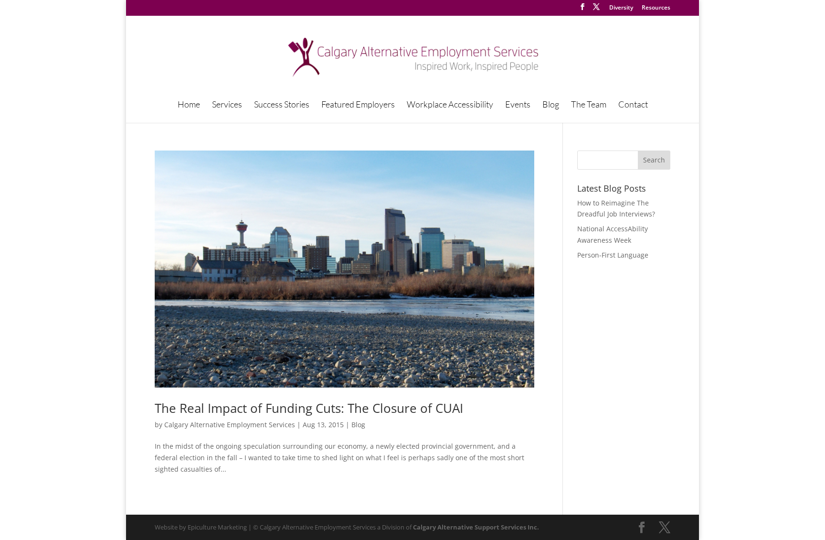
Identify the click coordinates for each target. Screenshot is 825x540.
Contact (633, 105)
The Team (588, 105)
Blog (550, 105)
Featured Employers (358, 105)
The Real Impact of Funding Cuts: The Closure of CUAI (309, 408)
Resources (656, 8)
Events (517, 105)
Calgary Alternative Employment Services (229, 424)
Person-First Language (612, 254)
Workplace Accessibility (450, 105)
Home (189, 105)
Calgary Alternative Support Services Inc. (476, 527)
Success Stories (281, 105)
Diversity (621, 8)
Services (227, 105)
